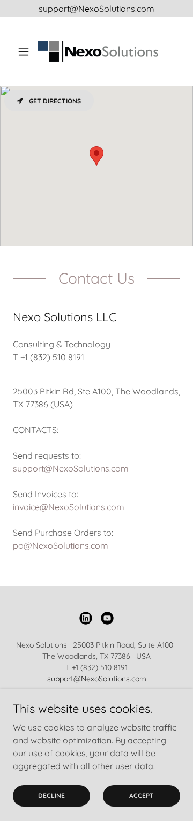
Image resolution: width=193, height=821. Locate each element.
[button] (25, 51)
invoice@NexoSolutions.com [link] (68, 506)
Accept (141, 796)
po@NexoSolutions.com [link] (60, 545)
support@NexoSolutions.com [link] (71, 468)
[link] (96, 51)
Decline (51, 796)
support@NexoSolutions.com (96, 678)
